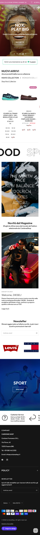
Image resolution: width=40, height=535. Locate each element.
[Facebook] (4, 459)
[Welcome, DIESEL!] (20, 260)
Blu (10, 123)
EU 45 (7, 137)
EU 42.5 (7, 131)
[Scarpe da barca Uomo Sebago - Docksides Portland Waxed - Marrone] (29, 97)
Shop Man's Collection (9, 81)
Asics (10, 111)
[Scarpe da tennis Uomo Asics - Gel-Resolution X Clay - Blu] (10, 97)
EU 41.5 (8, 128)
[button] (19, 42)
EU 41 (23, 129)
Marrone (28, 125)
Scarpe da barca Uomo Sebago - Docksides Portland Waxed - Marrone (28, 117)
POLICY (6, 470)
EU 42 (13, 128)
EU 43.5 (13, 131)
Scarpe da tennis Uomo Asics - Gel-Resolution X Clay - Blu (10, 116)
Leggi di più (5, 309)
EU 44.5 (13, 134)
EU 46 (13, 137)
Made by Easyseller (7, 524)
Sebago (28, 111)
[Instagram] (8, 459)
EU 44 (7, 134)
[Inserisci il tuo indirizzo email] (36, 333)
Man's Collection (10, 78)
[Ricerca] (34, 8)
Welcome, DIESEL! (12, 294)
